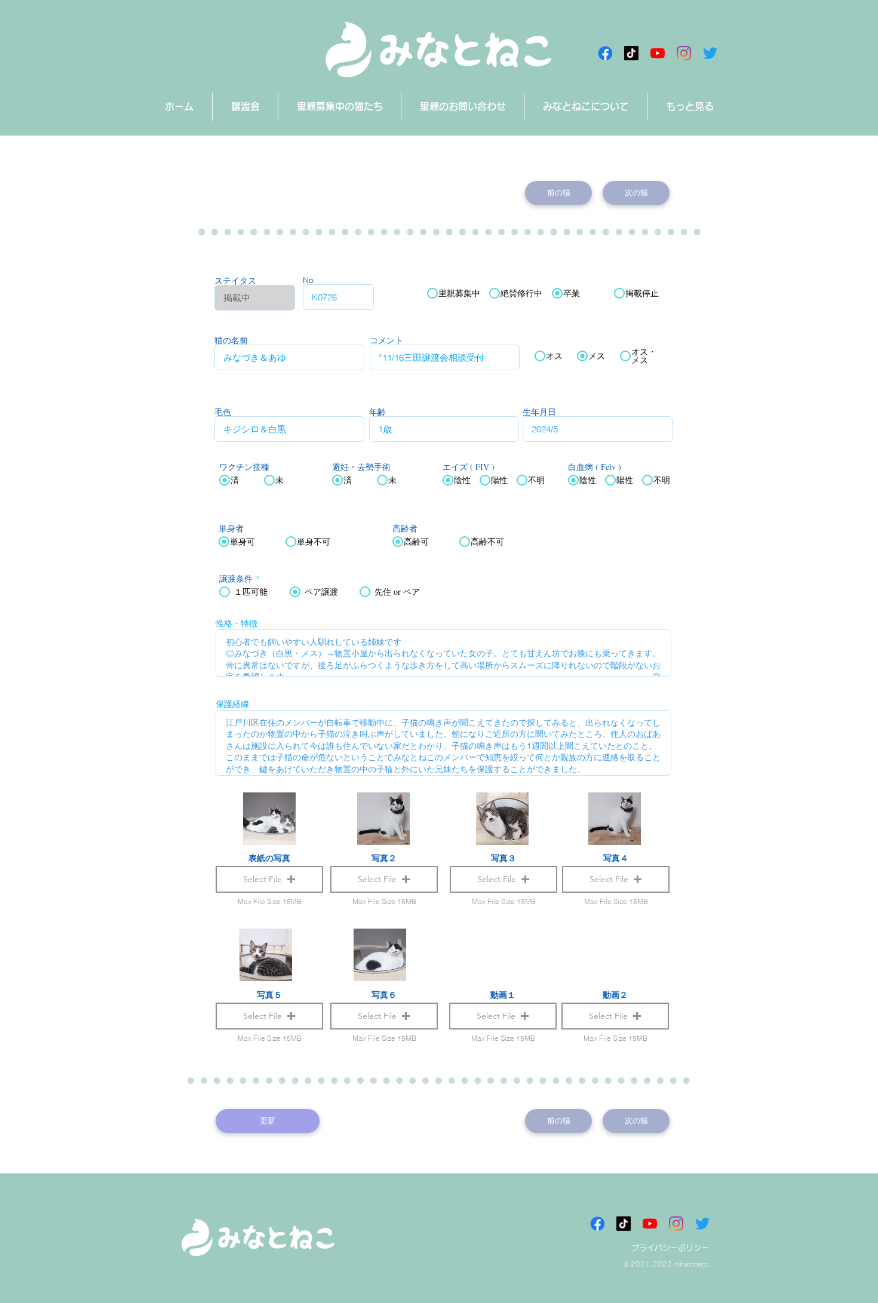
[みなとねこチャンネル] (657, 53)
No (308, 280)
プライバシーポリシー (670, 1248)
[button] (503, 1016)
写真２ (384, 858)
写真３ (503, 858)
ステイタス (235, 280)
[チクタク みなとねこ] (631, 53)
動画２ (615, 995)
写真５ (269, 995)
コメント (386, 340)
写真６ (384, 995)
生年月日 (539, 412)
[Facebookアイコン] (605, 53)
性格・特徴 (236, 623)
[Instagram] (684, 53)
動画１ (502, 995)
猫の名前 (231, 340)
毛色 (222, 412)
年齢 (377, 412)
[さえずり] (710, 53)
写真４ (615, 858)
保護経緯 (232, 704)
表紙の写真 (269, 858)
